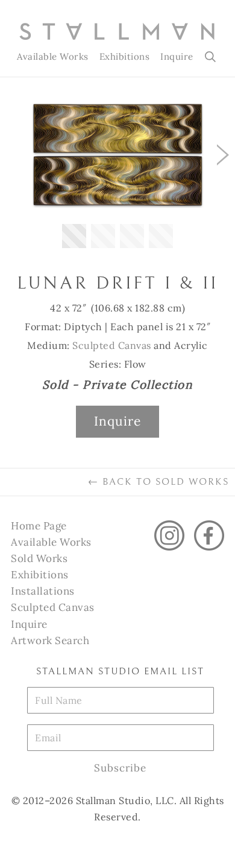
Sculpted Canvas (111, 345)
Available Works (53, 56)
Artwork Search (50, 640)
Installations (43, 591)
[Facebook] (209, 535)
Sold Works (39, 558)
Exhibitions (124, 56)
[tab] (74, 236)
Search (211, 56)
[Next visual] (223, 154)
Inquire (176, 56)
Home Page (39, 525)
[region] (117, 177)
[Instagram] (169, 535)
